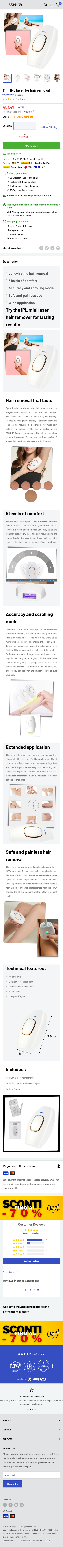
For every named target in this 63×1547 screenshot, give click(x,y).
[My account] (51, 4)
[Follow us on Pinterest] (10, 1505)
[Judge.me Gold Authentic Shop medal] (31, 1366)
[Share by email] (58, 248)
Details (28, 215)
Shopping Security (16, 221)
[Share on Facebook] (41, 248)
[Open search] (45, 4)
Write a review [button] (31, 1261)
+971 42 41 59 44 (21, 1537)
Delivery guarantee (17, 173)
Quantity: (7, 125)
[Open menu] (4, 5)
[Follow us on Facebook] (5, 1505)
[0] (57, 4)
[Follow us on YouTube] (16, 1505)
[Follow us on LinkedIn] (22, 1505)
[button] (9, 99)
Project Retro (8, 94)
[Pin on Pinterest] (47, 248)
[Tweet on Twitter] (52, 248)
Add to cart (31, 145)
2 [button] (30, 1289)
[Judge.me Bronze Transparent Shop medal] (45, 1366)
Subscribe (12, 1483)
